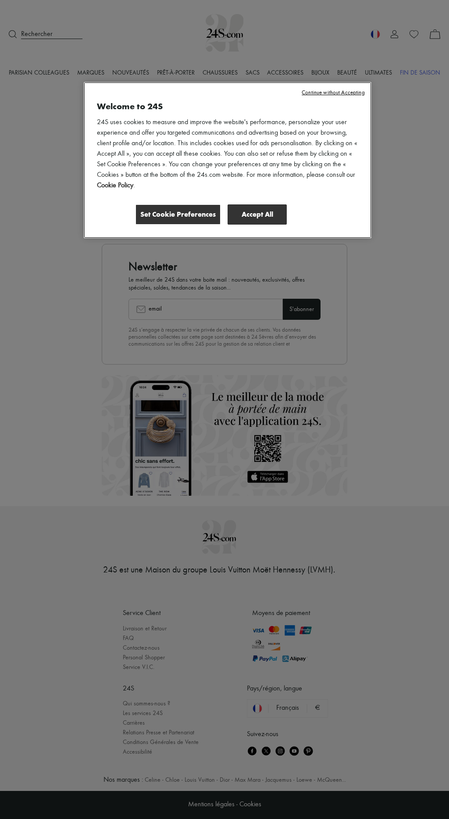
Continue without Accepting (333, 93)
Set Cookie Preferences (178, 214)
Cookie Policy (115, 185)
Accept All (257, 214)
